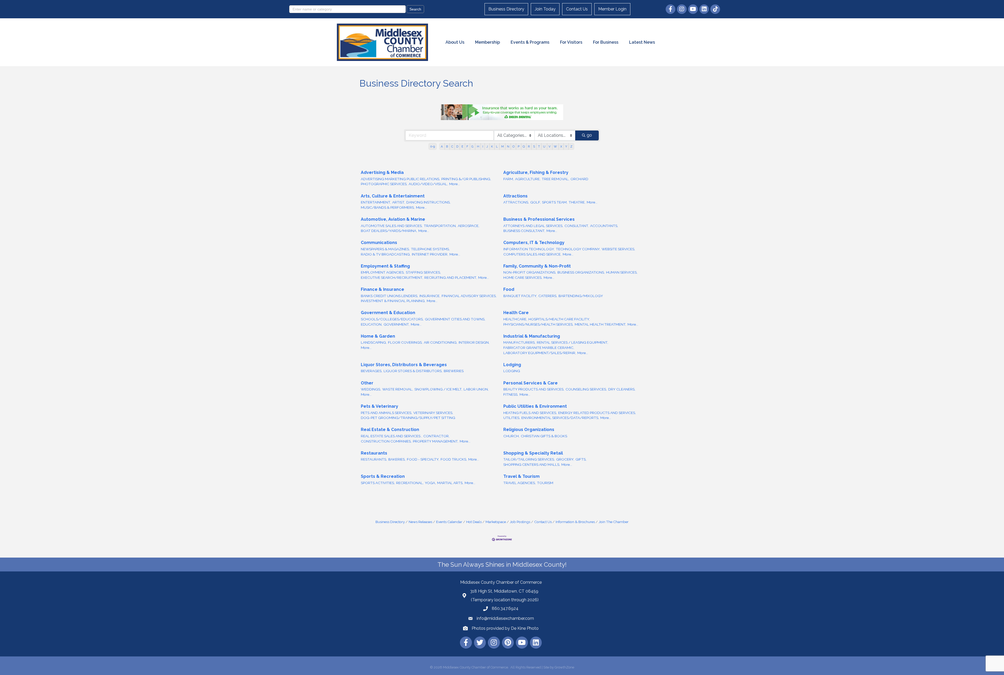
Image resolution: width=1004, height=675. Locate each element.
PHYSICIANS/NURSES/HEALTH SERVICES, (538, 324)
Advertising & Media (382, 172)
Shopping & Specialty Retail (533, 453)
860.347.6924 (505, 608)
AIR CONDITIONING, (440, 342)
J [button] (487, 146)
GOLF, (535, 202)
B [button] (447, 146)
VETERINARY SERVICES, (433, 413)
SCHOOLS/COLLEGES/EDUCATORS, (392, 319)
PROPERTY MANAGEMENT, (435, 441)
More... (454, 184)
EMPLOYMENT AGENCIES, (382, 272)
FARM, (508, 179)
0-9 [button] (432, 146)
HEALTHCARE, (515, 319)
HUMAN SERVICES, (621, 272)
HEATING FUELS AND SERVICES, (530, 413)
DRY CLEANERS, (621, 389)
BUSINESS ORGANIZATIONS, (581, 272)
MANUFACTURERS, (519, 342)
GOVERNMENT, (396, 324)
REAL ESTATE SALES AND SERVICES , (391, 436)
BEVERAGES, (371, 371)
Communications (379, 242)
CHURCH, (511, 436)
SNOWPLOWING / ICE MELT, (438, 389)
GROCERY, (565, 459)
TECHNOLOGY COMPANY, (578, 249)
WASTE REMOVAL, (397, 389)
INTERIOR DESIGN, (474, 342)
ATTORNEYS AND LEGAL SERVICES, (533, 226)
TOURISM (545, 483)
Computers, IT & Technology (533, 242)
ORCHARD (579, 179)
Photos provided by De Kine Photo (505, 628)
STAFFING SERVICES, (423, 272)
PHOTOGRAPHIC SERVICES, (384, 184)
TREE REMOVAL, (555, 179)
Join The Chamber (614, 522)
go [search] (589, 135)
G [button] (472, 146)
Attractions (515, 196)
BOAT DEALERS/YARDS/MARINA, (389, 231)
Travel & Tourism (521, 476)
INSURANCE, (429, 296)
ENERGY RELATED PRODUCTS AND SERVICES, (597, 413)
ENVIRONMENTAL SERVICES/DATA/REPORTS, (560, 418)
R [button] (529, 146)
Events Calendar (449, 522)
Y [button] (566, 146)
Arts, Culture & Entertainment (393, 196)
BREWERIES (454, 371)
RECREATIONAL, (410, 483)
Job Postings (520, 522)
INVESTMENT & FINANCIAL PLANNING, (393, 301)
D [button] (457, 146)
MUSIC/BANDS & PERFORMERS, (388, 207)
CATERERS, (547, 296)
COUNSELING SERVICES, (586, 389)
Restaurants (374, 453)
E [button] (462, 146)
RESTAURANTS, (374, 459)
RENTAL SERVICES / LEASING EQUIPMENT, (572, 342)
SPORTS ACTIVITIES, (378, 483)
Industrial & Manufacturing (531, 336)
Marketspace (496, 522)
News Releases (420, 522)
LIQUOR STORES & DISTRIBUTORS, (413, 371)
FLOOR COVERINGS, (405, 342)
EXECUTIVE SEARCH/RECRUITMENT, (392, 277)
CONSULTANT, (576, 226)
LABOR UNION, (476, 389)
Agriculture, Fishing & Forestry (535, 172)
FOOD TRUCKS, (454, 459)
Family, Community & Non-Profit (537, 266)
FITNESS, (510, 394)
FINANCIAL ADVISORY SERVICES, (469, 296)
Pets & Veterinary (379, 406)
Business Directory (506, 9)
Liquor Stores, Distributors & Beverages (404, 364)
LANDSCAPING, (374, 342)
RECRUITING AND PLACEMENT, (450, 277)
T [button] (539, 146)
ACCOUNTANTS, (604, 226)
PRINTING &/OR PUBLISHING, (466, 179)
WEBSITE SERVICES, (618, 249)
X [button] (561, 146)
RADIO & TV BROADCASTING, (385, 254)
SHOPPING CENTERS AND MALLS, (531, 464)
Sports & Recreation (383, 476)
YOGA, (430, 483)
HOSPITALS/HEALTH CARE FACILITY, (559, 319)
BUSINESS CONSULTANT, (524, 231)
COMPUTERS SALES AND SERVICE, (532, 254)
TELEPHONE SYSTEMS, (430, 249)
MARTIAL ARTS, (450, 483)
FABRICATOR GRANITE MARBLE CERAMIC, (538, 347)
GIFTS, (580, 459)
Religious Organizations (528, 429)
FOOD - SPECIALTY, (423, 459)
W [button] (555, 146)
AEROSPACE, (468, 226)
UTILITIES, (511, 418)
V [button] (550, 146)
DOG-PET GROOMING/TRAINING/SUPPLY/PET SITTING (408, 418)
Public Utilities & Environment (535, 406)
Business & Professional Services (539, 219)
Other (367, 383)
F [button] (467, 146)
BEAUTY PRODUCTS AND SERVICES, (533, 389)
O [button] (513, 146)
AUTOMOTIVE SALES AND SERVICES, (392, 226)
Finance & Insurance (382, 289)
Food (508, 289)
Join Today (545, 9)
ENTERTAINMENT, (376, 202)
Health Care (516, 312)
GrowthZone (564, 667)
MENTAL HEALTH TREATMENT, (600, 324)
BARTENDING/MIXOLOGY (580, 296)
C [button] (452, 146)
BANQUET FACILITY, (520, 296)
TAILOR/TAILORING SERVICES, (529, 459)
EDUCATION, (371, 324)
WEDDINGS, (371, 389)
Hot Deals (474, 522)
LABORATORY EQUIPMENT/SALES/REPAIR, (539, 353)
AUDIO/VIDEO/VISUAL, (428, 184)
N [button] (508, 146)
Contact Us (577, 9)
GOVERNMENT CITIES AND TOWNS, (455, 319)
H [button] (478, 146)
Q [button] (524, 146)
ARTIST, (398, 202)
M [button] (502, 146)
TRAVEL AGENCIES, (519, 483)
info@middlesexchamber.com (505, 618)
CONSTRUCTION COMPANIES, (386, 441)
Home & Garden (378, 336)
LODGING (511, 371)
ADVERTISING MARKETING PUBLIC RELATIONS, (400, 179)
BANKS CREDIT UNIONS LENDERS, (389, 296)
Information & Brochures (575, 522)
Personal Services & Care (530, 383)
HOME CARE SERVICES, (522, 277)
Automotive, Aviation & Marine (393, 219)
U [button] (544, 146)
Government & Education (388, 312)
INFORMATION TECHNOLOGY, (529, 249)
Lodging (512, 364)
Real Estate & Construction (390, 429)
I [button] (482, 146)
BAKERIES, (397, 459)
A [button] (442, 146)
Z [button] (571, 146)
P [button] (519, 146)
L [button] (497, 146)
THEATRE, (577, 202)
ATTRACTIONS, (516, 202)
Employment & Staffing (385, 266)
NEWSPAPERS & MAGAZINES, (385, 249)
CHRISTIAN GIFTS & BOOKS (544, 436)
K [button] (492, 146)
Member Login (612, 9)
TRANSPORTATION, (440, 226)
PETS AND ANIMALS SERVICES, (386, 413)
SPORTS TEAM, (554, 202)
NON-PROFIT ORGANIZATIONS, (529, 272)
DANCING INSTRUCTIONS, (428, 202)
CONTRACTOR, (436, 436)
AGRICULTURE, (527, 179)
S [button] (534, 146)
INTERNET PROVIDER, (430, 254)
